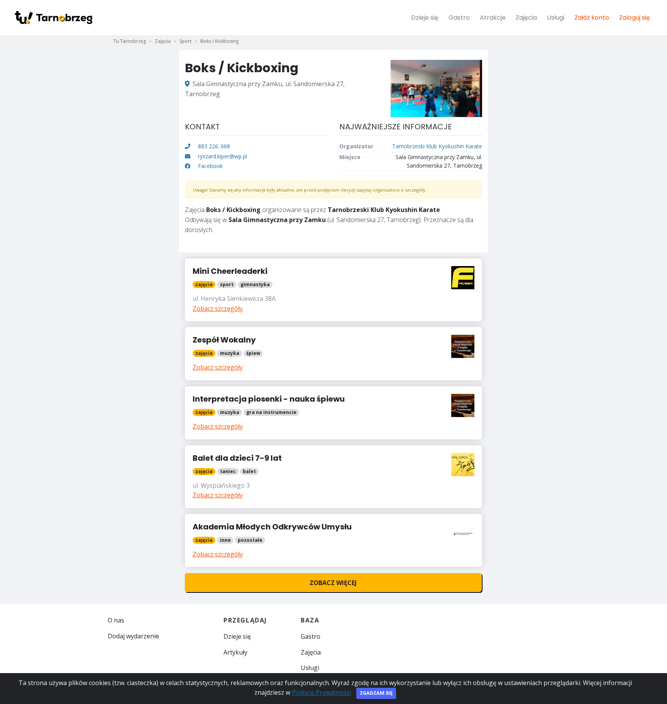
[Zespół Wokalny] (333, 353)
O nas (116, 620)
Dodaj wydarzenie (133, 636)
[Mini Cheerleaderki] (333, 289)
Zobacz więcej (333, 582)
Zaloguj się (634, 17)
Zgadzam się (376, 693)
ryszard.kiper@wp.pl (222, 156)
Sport (185, 41)
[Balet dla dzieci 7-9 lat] (333, 476)
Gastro (459, 17)
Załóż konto (591, 17)
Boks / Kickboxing (219, 41)
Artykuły (235, 652)
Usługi (555, 17)
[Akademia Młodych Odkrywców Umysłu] (333, 540)
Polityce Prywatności (321, 692)
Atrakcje (493, 17)
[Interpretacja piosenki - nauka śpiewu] (333, 412)
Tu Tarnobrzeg (129, 41)
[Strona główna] (53, 17)
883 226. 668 (213, 146)
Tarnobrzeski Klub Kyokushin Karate (437, 146)
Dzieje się (424, 17)
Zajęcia (526, 17)
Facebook (209, 166)
